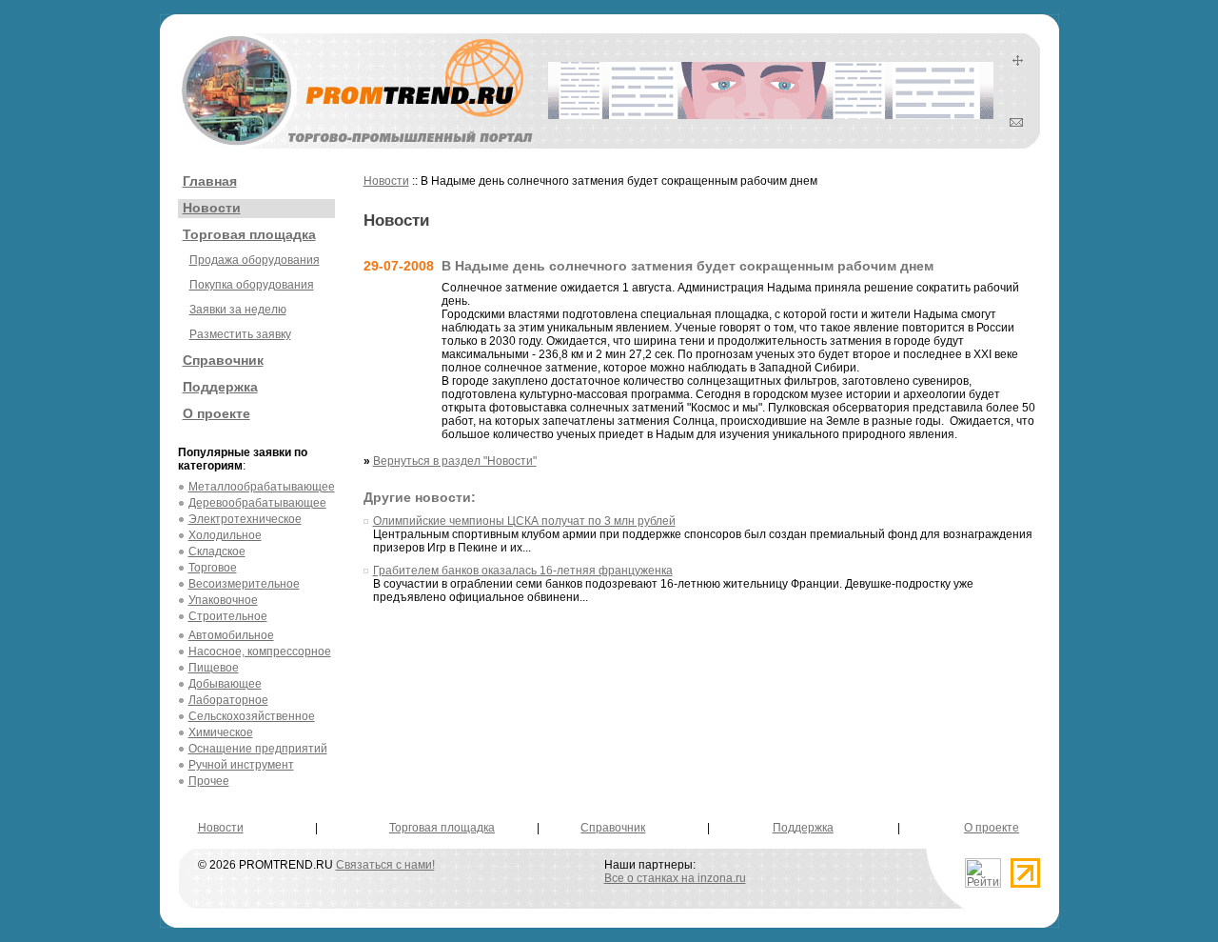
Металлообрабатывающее (261, 486)
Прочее (208, 781)
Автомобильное (231, 635)
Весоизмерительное (244, 584)
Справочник (223, 360)
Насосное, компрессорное (259, 651)
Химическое (220, 732)
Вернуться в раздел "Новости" (455, 461)
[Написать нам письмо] (1016, 123)
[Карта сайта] (1017, 62)
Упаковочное (223, 600)
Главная (210, 181)
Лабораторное (228, 700)
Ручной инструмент (241, 765)
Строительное (227, 616)
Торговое (212, 567)
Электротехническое (245, 519)
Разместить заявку (240, 334)
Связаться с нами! (385, 865)
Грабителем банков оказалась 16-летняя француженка (523, 570)
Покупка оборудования (251, 284)
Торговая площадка (249, 234)
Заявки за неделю (237, 309)
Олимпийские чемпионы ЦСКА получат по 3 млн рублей (524, 521)
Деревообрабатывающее (257, 503)
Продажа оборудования (254, 260)
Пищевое (213, 667)
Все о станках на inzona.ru (675, 878)
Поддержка (220, 386)
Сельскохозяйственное (251, 716)
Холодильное (225, 535)
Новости (212, 207)
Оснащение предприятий (257, 748)
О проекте (216, 413)
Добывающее (225, 684)
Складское (217, 551)
